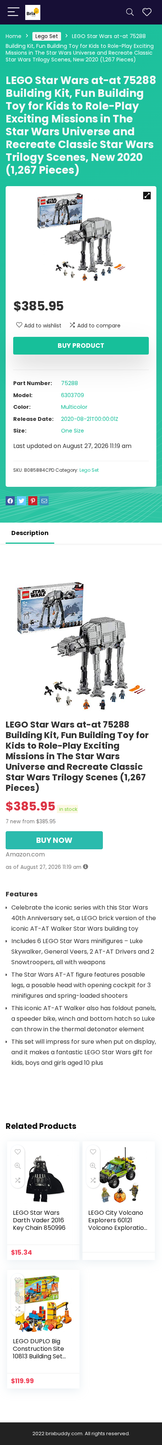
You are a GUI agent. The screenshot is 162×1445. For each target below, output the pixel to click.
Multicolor (74, 407)
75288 (69, 383)
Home (13, 36)
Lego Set (46, 36)
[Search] (130, 12)
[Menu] (14, 12)
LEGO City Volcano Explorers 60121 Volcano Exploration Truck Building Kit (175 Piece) (118, 1227)
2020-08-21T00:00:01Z (89, 419)
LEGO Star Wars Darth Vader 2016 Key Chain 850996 (39, 1220)
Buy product (81, 345)
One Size (72, 430)
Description (30, 533)
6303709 (72, 395)
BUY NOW (54, 840)
